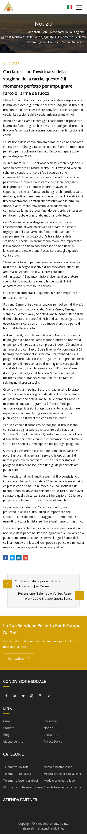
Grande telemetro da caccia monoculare (62, 788)
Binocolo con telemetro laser (23, 787)
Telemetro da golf (15, 767)
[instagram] (40, 696)
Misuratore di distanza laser (62, 774)
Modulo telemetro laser (60, 780)
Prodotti (8, 728)
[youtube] (32, 696)
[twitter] (23, 696)
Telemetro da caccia (17, 774)
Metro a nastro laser (58, 767)
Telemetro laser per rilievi (20, 780)
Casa (7, 37)
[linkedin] (15, 696)
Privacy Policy (53, 741)
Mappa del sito (13, 741)
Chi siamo (50, 721)
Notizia (17, 37)
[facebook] (6, 696)
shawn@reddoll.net (51, 828)
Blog (6, 735)
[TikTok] (48, 696)
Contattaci (16, 658)
